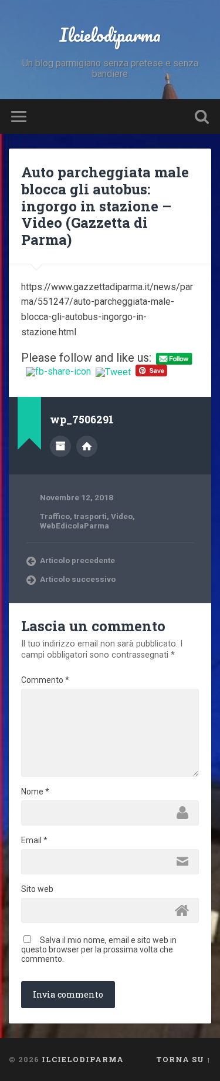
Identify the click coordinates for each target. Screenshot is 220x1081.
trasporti (90, 516)
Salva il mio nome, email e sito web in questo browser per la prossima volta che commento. (99, 949)
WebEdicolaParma (74, 525)
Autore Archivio (60, 446)
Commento (45, 680)
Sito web (37, 889)
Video (122, 516)
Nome (35, 791)
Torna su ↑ (183, 1059)
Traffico (55, 516)
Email (34, 840)
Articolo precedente (77, 560)
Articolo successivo (78, 579)
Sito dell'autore (86, 446)
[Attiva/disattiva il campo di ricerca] (202, 116)
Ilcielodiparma (110, 35)
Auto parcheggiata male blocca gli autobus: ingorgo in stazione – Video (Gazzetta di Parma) (105, 206)
